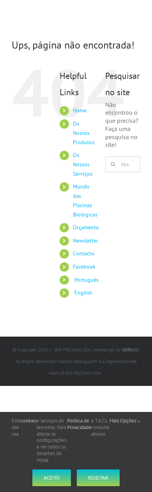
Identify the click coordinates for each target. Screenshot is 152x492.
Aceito (52, 478)
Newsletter (85, 240)
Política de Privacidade (79, 424)
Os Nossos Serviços (82, 164)
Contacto (83, 253)
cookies (29, 421)
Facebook (84, 266)
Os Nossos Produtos (84, 133)
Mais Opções (123, 421)
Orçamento (86, 227)
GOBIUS (129, 349)
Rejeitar (98, 478)
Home (80, 110)
